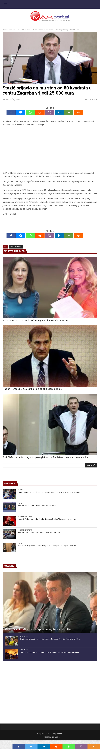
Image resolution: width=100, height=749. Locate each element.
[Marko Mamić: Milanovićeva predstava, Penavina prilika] (50, 602)
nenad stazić (15, 247)
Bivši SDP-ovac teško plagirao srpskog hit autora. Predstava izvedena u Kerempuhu (45, 457)
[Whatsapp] (30, 112)
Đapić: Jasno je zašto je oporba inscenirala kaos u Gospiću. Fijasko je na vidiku (50, 639)
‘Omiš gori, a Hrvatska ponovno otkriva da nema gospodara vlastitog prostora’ (49, 652)
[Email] (68, 112)
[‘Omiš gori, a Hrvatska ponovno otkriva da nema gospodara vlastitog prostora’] (11, 654)
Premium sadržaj (14, 30)
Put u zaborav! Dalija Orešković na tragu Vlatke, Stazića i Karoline (35, 320)
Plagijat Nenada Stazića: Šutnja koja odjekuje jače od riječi (32, 389)
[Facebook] (11, 112)
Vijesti (20, 503)
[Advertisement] (50, 149)
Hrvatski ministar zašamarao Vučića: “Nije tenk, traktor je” (39, 532)
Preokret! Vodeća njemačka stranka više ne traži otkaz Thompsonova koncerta (47, 519)
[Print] (78, 112)
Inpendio (56, 737)
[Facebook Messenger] (20, 112)
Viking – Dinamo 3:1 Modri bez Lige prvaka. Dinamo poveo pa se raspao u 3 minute (49, 492)
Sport (20, 490)
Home (5, 30)
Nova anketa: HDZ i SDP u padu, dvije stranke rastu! (37, 506)
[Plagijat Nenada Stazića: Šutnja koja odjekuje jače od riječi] (50, 356)
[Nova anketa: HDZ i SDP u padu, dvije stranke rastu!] (9, 507)
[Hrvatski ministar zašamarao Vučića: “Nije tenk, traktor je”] (9, 534)
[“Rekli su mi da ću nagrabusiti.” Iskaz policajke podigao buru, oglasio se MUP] (9, 547)
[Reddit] (40, 112)
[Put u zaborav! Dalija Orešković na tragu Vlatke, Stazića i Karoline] (50, 287)
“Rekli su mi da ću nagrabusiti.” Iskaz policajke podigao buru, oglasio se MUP (47, 546)
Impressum (58, 733)
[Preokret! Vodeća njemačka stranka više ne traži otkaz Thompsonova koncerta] (9, 521)
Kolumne (23, 636)
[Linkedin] (59, 112)
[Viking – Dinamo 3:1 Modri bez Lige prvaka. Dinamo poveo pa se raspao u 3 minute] (9, 494)
